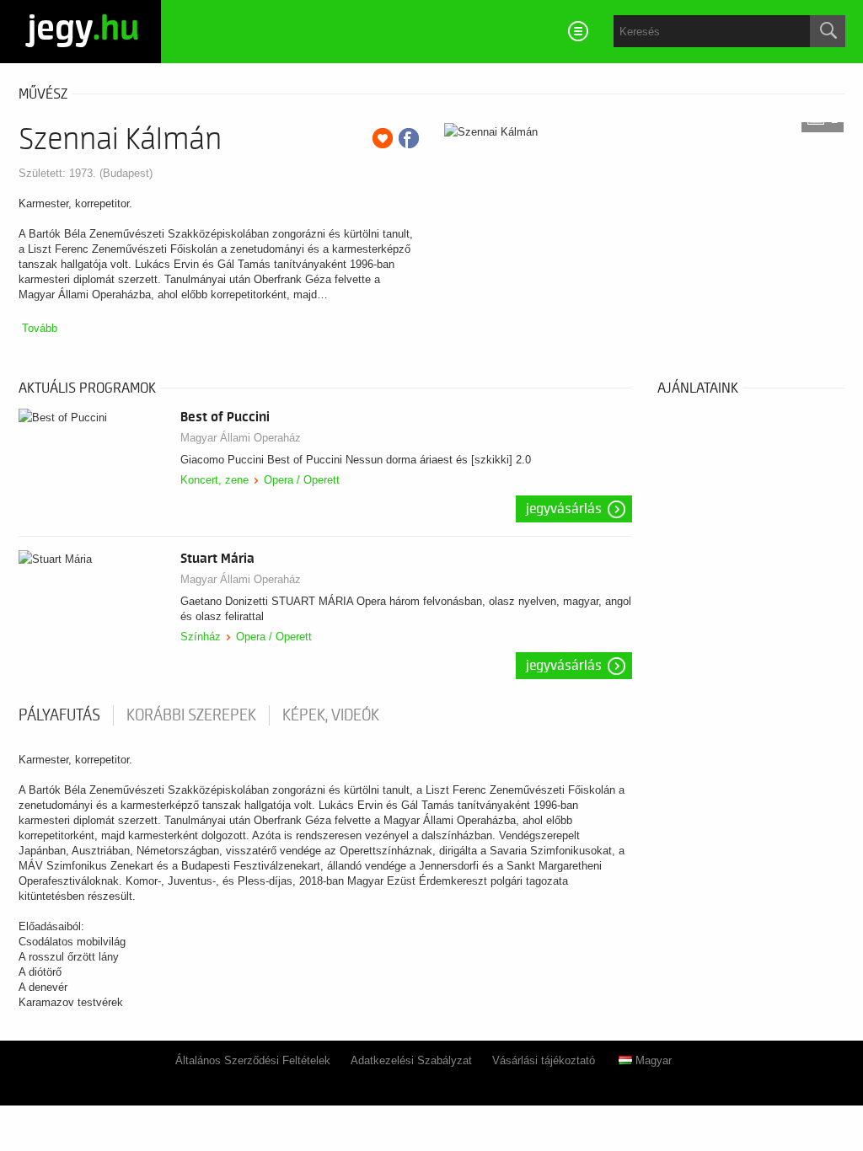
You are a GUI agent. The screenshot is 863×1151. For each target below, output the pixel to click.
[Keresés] (827, 31)
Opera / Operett (302, 480)
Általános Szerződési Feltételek (252, 1060)
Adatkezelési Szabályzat (411, 1060)
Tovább (39, 328)
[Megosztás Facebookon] (409, 138)
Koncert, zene (214, 480)
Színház (200, 636)
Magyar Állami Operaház (240, 437)
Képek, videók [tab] (330, 715)
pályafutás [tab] (59, 715)
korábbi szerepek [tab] (191, 715)
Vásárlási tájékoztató (543, 1060)
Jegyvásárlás (564, 509)
